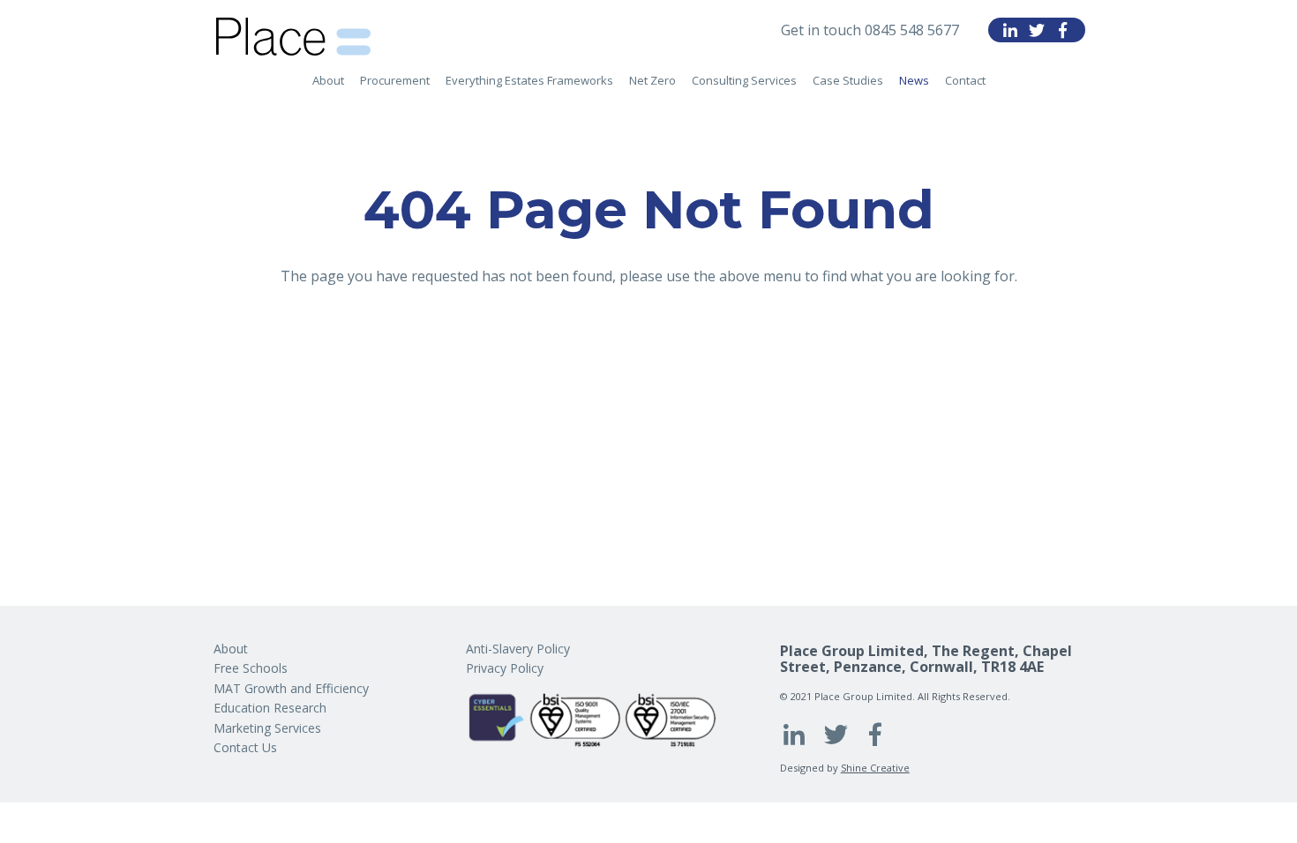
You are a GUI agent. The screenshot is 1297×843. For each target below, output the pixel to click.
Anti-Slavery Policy (518, 648)
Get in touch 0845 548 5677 (870, 30)
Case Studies (848, 80)
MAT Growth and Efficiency (291, 688)
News (914, 80)
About (328, 80)
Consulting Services (744, 80)
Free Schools (251, 668)
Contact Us (245, 747)
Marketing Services (267, 728)
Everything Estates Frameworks (529, 80)
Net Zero (652, 80)
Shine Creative (875, 767)
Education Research (270, 707)
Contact (965, 80)
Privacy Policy (505, 668)
